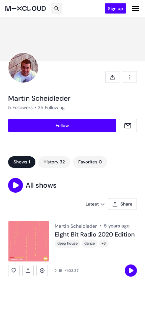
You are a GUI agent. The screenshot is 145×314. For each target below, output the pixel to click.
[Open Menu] (136, 8)
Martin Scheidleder (76, 226)
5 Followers (20, 107)
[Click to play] (131, 270)
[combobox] (130, 77)
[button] (15, 185)
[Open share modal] (112, 77)
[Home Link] (25, 8)
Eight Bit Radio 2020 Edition (95, 234)
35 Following (51, 107)
